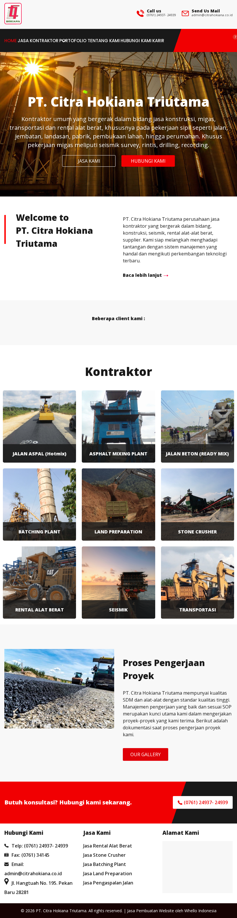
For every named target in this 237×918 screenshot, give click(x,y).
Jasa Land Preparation (107, 873)
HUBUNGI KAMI (148, 161)
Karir (158, 41)
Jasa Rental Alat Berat (107, 846)
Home (10, 41)
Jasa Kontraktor (38, 41)
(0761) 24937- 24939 (161, 15)
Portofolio (72, 41)
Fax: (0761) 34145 (30, 855)
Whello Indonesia (200, 910)
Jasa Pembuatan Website (150, 910)
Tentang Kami (104, 41)
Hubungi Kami (136, 41)
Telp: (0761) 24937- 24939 (40, 846)
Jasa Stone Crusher (104, 855)
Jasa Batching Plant (104, 864)
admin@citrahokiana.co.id (212, 15)
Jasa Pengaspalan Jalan (108, 883)
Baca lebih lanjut (142, 275)
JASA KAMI (89, 161)
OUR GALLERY (145, 754)
